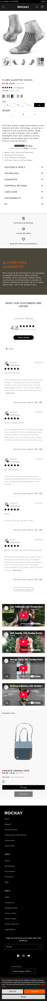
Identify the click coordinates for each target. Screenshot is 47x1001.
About (7, 861)
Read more (10, 393)
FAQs (7, 897)
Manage (23, 997)
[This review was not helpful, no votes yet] (40, 402)
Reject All (12, 991)
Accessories (10, 840)
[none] (6, 62)
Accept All (34, 991)
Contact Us (9, 903)
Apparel (8, 824)
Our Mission (10, 866)
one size (23, 787)
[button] (3, 7)
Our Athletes (10, 871)
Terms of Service (12, 924)
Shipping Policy (11, 908)
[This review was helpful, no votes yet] (36, 402)
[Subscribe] (39, 946)
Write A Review (23, 337)
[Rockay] (23, 7)
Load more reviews (23, 589)
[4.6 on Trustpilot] (23, 146)
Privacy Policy (10, 913)
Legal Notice (10, 929)
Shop (7, 819)
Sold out (23, 794)
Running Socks (11, 830)
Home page (14, 812)
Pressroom (9, 877)
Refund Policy (10, 919)
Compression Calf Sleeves (16, 835)
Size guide (6, 110)
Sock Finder (10, 846)
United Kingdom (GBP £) (22, 971)
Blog (6, 882)
